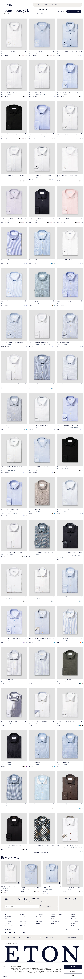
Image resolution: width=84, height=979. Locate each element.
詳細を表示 (5, 976)
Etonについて (55, 4)
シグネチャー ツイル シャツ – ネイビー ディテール (41, 175)
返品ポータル (23, 921)
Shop (38, 4)
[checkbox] (25, 51)
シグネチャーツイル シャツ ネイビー (38, 218)
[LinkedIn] (19, 932)
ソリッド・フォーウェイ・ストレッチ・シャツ (12, 552)
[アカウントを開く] (70, 4)
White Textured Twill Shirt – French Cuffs (10, 384)
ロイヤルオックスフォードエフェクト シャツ (40, 721)
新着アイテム (8, 919)
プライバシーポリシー (56, 919)
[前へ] (3, 35)
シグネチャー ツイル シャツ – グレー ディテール (68, 134)
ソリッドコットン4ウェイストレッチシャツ (67, 466)
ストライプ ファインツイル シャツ (37, 804)
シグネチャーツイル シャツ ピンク (65, 218)
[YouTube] (10, 932)
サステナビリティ (75, 921)
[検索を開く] (66, 4)
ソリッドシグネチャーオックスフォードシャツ (12, 342)
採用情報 (73, 923)
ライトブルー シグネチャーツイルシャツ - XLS (68, 425)
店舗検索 (38, 923)
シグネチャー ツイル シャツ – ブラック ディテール (69, 259)
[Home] (42, 954)
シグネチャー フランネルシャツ (64, 679)
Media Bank (22, 925)
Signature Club (23, 916)
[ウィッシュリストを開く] (74, 4)
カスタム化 (72, 971)
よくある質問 (23, 923)
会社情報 (73, 916)
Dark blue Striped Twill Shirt (63, 342)
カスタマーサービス (24, 919)
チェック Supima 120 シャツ (35, 679)
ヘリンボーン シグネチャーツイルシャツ (66, 597)
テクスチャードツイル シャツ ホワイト (10, 92)
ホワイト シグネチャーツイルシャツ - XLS (39, 342)
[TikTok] (15, 932)
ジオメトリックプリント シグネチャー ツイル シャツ (41, 552)
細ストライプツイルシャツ (7, 259)
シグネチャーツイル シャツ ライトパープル (11, 218)
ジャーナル (46, 4)
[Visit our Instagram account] (5, 932)
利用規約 (53, 916)
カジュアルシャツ (9, 923)
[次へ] (24, 35)
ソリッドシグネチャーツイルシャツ (9, 134)
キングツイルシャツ (6, 762)
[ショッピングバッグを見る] (77, 4)
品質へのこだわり (40, 921)
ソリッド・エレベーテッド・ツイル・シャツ (11, 845)
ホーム (5, 13)
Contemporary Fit (12, 13)
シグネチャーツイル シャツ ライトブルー (39, 51)
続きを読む (40, 13)
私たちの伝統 (74, 919)
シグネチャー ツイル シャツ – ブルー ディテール (68, 51)
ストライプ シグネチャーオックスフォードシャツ (69, 638)
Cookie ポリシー (54, 923)
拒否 (73, 975)
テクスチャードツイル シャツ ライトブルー (67, 92)
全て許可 (73, 966)
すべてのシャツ (8, 916)
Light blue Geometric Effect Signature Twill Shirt (40, 638)
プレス (72, 925)
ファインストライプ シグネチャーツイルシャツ (40, 384)
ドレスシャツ (8, 921)
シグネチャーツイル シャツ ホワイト (10, 51)
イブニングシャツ (9, 925)
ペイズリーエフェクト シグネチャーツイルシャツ (69, 845)
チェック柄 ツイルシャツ (63, 384)
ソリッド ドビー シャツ (34, 301)
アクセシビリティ (55, 921)
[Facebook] (24, 932)
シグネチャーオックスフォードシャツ (38, 597)
